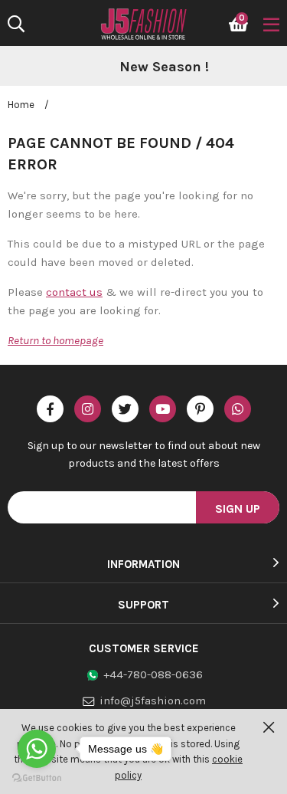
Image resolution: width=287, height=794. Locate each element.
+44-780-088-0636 (153, 674)
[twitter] (125, 408)
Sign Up (237, 508)
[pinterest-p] (200, 408)
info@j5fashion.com (152, 700)
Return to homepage (55, 340)
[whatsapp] (237, 408)
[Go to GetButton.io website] (36, 778)
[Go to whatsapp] (37, 749)
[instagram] (87, 408)
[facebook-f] (50, 408)
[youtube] (162, 408)
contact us (74, 292)
